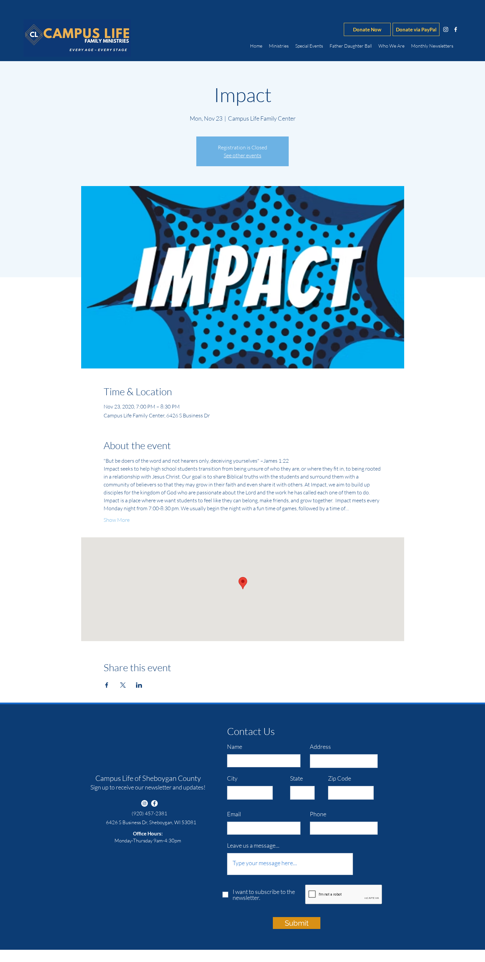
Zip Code (339, 778)
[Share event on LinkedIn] (139, 685)
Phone (318, 814)
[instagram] (445, 29)
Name (234, 747)
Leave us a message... (253, 845)
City (232, 778)
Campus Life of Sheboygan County (148, 778)
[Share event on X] (123, 685)
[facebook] (455, 29)
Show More (117, 520)
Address (320, 747)
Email (234, 814)
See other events (242, 155)
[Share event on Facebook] (107, 685)
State (296, 778)
